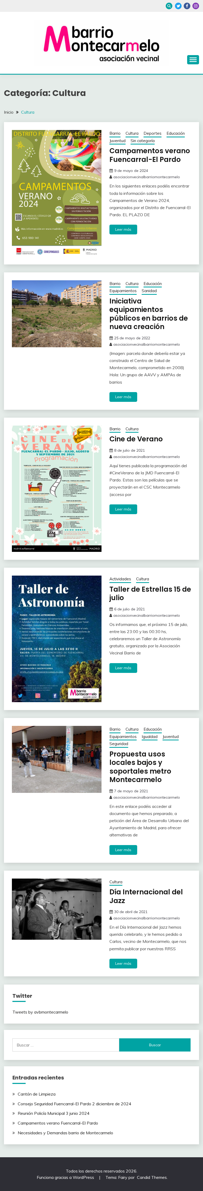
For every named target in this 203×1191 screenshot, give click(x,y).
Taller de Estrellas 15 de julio (150, 594)
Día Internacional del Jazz (146, 896)
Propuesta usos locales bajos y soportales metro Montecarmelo (140, 767)
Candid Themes (152, 1177)
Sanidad (149, 290)
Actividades (120, 578)
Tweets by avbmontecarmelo (40, 1012)
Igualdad (150, 736)
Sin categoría (143, 140)
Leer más (123, 229)
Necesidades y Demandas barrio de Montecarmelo (65, 1132)
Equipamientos (123, 290)
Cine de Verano (136, 439)
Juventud (117, 140)
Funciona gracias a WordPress (66, 1177)
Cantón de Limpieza (37, 1094)
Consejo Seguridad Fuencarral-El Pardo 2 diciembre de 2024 (74, 1103)
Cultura (132, 133)
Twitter (178, 6)
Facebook (187, 6)
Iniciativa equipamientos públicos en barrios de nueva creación (148, 314)
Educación (176, 133)
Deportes (153, 133)
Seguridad (118, 743)
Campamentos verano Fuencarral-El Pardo (149, 155)
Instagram (195, 6)
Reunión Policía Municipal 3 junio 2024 (54, 1113)
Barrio (115, 133)
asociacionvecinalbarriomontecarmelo (146, 177)
